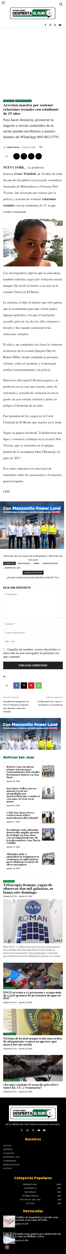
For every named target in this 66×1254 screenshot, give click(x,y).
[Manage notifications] (7, 1247)
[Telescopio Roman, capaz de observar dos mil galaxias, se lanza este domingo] (33, 921)
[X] (55, 25)
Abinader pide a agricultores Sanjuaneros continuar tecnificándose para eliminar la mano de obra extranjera (22, 859)
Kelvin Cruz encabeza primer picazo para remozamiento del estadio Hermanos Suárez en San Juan (23, 772)
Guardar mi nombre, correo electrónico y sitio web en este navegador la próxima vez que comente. (32, 653)
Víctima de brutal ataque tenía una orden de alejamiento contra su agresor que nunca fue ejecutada (32, 1041)
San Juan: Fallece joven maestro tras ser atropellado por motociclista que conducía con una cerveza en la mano (23, 795)
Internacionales (23, 101)
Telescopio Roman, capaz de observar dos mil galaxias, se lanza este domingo (28, 889)
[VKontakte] (39, 1130)
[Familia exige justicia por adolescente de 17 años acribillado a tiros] (9, 1238)
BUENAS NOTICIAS (50, 563)
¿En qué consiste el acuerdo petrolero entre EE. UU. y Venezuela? (30, 1086)
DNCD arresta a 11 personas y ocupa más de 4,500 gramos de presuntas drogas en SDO (32, 995)
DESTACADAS (9, 101)
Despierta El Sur (10, 896)
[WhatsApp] (38, 156)
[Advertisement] (33, 62)
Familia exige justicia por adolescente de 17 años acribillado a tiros (38, 1235)
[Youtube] (60, 25)
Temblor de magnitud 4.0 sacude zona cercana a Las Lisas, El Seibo (36, 1219)
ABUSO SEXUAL (24, 563)
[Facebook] (45, 25)
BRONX (36, 563)
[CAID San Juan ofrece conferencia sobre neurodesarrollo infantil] (48, 817)
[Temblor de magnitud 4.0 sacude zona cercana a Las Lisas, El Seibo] (9, 1221)
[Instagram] (50, 25)
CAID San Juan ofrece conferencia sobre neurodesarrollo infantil (22, 815)
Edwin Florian (13, 147)
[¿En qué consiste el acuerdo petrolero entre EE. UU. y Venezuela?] (33, 1068)
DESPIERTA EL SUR (12, 568)
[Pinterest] (31, 156)
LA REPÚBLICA (9, 988)
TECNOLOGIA (9, 881)
